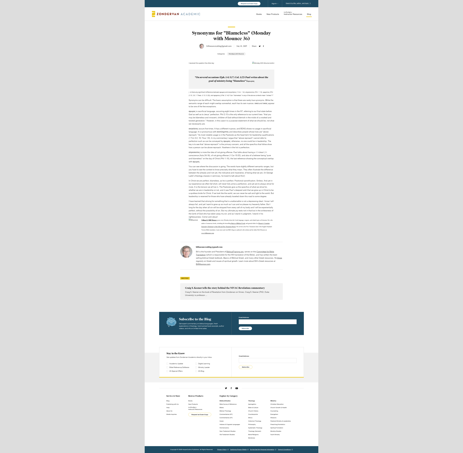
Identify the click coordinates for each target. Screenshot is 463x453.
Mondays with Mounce (236, 54)
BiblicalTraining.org (234, 251)
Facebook (263, 46)
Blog (167, 401)
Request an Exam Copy (249, 4)
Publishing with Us (172, 404)
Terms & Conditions (284, 449)
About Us (169, 411)
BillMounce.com (203, 264)
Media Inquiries (171, 414)
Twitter (260, 46)
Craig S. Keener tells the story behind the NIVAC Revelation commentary (231, 291)
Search (310, 3)
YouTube (236, 388)
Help (168, 408)
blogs (279, 258)
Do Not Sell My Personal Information (262, 449)
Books (190, 401)
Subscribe (245, 328)
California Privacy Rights (238, 449)
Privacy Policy (222, 449)
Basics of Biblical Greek (238, 223)
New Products (193, 404)
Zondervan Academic (176, 14)
